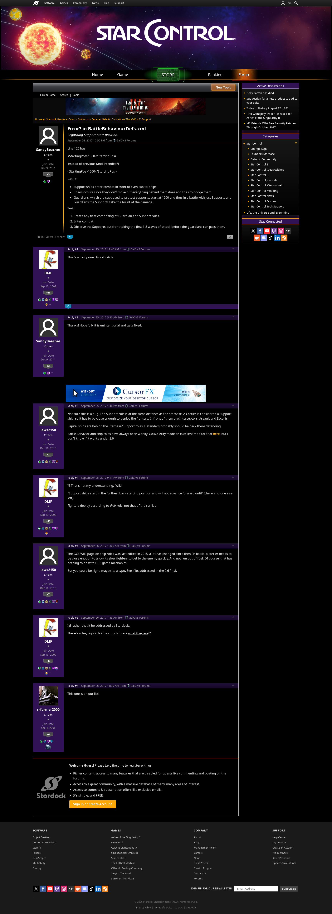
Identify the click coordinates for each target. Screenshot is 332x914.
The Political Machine (123, 863)
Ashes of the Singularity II (125, 837)
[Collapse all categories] (296, 143)
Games (64, 3)
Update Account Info (284, 863)
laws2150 (48, 429)
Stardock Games (55, 119)
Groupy (37, 868)
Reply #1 (72, 249)
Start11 (37, 847)
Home (38, 119)
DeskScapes (39, 858)
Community (80, 3)
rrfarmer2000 (48, 709)
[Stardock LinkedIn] (277, 237)
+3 (48, 174)
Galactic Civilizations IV (124, 847)
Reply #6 (72, 617)
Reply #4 (72, 477)
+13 (48, 292)
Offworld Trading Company (126, 868)
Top (233, 249)
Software (49, 3)
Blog (106, 3)
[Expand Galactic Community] (248, 159)
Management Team (205, 847)
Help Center (279, 837)
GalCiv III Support (141, 119)
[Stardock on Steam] (287, 230)
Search (64, 95)
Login (76, 95)
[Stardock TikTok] (270, 237)
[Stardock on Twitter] (253, 230)
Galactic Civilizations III (115, 119)
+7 (48, 454)
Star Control (118, 858)
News (95, 3)
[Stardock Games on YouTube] (267, 230)
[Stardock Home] (36, 3)
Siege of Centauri (121, 873)
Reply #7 (72, 686)
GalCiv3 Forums (126, 140)
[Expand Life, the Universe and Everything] (244, 213)
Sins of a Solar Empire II (124, 852)
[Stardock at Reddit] (256, 237)
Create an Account (282, 847)
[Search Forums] (296, 3)
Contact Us (200, 873)
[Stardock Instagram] (280, 230)
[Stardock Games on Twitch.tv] (274, 230)
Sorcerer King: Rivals (122, 878)
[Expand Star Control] (244, 144)
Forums (198, 878)
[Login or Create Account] (283, 3)
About (197, 837)
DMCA (179, 907)
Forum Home (48, 95)
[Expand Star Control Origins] (248, 201)
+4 (48, 734)
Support (119, 3)
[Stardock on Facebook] (260, 230)
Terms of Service (163, 907)
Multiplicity (39, 863)
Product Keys (280, 852)
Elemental (117, 842)
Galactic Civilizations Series (83, 119)
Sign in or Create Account (92, 804)
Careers (198, 852)
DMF (48, 273)
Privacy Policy (143, 907)
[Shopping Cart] (289, 3)
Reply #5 (72, 546)
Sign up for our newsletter (211, 888)
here (216, 434)
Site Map (191, 907)
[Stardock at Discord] (263, 237)
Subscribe (289, 888)
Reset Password (281, 858)
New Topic (223, 87)
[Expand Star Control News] (248, 196)
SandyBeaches (48, 149)
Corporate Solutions (44, 842)
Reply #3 (72, 406)
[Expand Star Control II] (248, 175)
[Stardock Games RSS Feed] (284, 237)
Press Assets (201, 863)
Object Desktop (41, 837)
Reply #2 (72, 317)
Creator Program (203, 868)
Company (201, 830)
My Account (279, 842)
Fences (37, 852)
